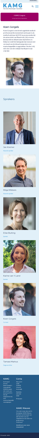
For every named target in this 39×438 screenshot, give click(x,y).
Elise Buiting (9, 233)
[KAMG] (16, 6)
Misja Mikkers (9, 190)
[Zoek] (31, 6)
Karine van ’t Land (11, 276)
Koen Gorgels (9, 319)
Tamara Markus (10, 361)
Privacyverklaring (21, 398)
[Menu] (35, 6)
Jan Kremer (8, 147)
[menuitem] (33, 0)
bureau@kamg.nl (21, 389)
